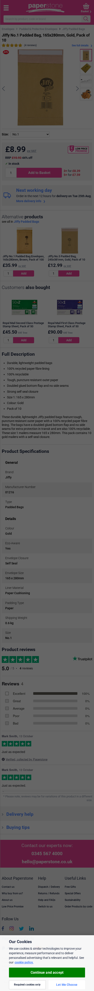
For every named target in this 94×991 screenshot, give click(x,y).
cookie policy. (24, 962)
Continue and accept (47, 972)
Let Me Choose (66, 984)
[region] (47, 963)
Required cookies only (27, 984)
